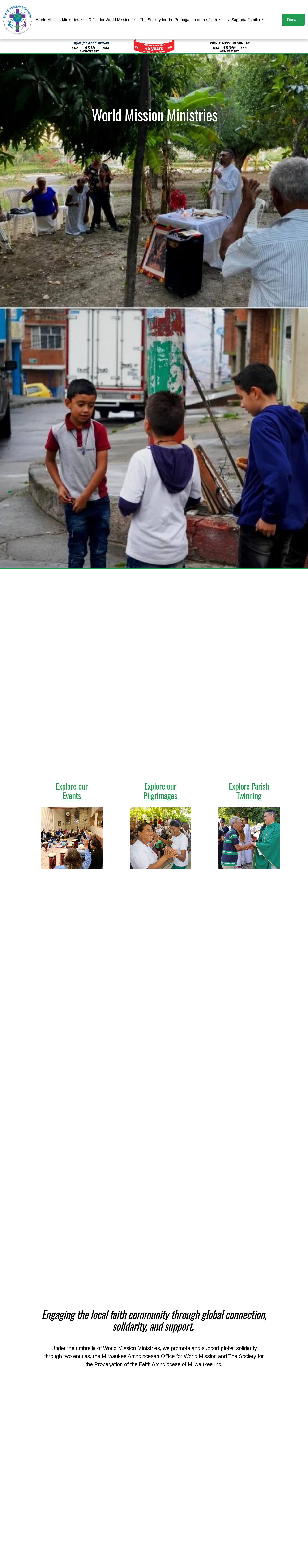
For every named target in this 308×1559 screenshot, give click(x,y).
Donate (293, 20)
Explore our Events (72, 790)
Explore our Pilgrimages (160, 790)
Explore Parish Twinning (249, 790)
